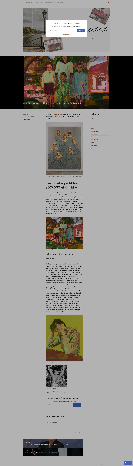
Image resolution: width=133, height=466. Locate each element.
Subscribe (81, 30)
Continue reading (66, 34)
